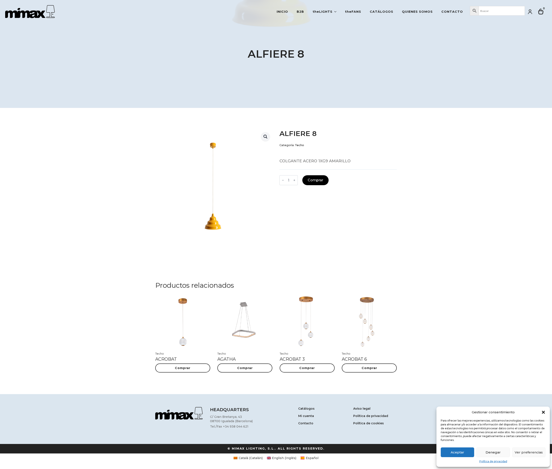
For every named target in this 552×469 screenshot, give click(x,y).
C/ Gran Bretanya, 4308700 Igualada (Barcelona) (231, 419)
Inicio (282, 12)
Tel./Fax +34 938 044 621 (229, 426)
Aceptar (457, 452)
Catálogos (381, 12)
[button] (543, 412)
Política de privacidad (493, 461)
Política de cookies (368, 423)
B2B (300, 12)
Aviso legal (361, 409)
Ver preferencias (529, 452)
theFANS (353, 12)
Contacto (452, 12)
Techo (299, 145)
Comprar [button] (182, 368)
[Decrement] (283, 180)
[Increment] (294, 180)
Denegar (493, 452)
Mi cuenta (306, 416)
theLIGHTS (322, 12)
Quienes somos (417, 12)
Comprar (315, 180)
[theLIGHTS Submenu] (336, 11)
